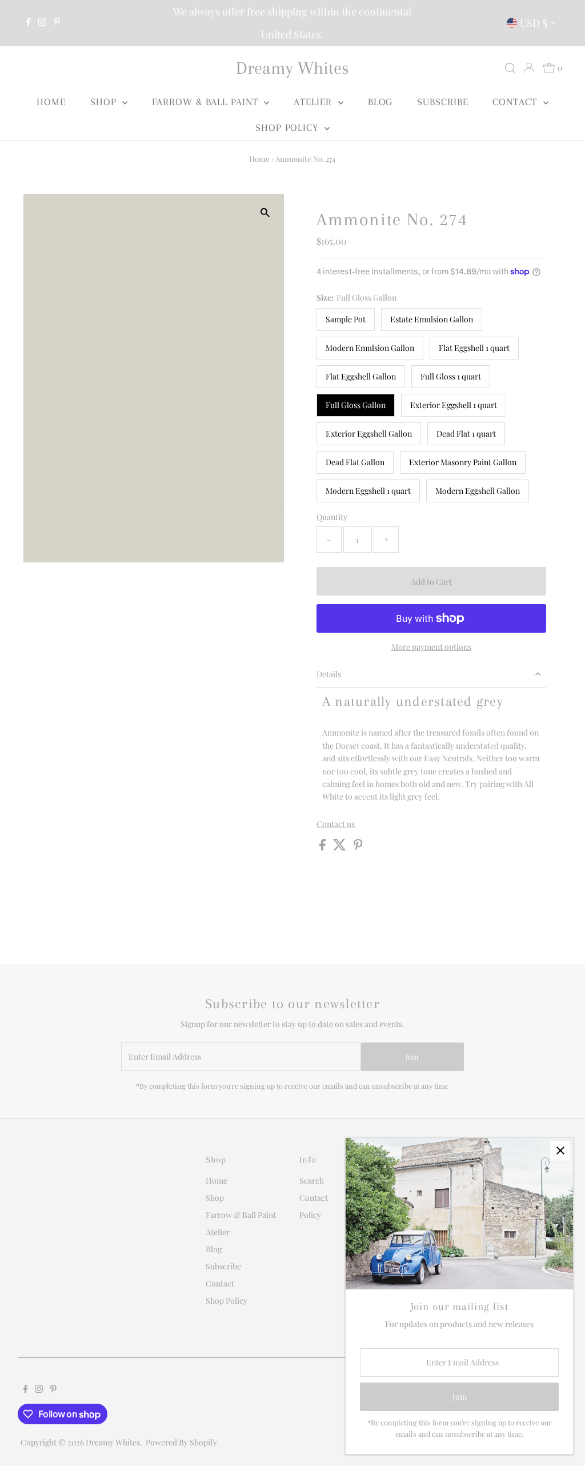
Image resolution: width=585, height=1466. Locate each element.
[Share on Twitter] (340, 847)
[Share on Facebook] (323, 847)
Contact (516, 101)
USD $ (533, 23)
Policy (310, 1214)
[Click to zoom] (265, 212)
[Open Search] (510, 68)
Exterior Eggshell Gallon (369, 433)
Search (311, 1180)
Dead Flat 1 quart (466, 433)
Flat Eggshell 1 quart (474, 347)
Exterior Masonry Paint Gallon (462, 462)
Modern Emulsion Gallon (370, 347)
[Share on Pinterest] (358, 847)
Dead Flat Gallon (355, 462)
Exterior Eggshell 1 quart (453, 405)
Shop (105, 101)
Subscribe (442, 101)
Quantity (331, 517)
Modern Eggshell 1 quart (368, 490)
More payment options (431, 646)
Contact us (335, 824)
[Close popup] (560, 1151)
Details (328, 674)
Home (51, 101)
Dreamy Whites (292, 68)
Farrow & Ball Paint (206, 101)
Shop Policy (288, 127)
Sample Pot (346, 319)
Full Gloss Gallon (356, 405)
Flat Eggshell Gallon (361, 376)
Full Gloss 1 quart (450, 376)
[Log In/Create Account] (529, 68)
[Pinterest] (57, 23)
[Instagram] (42, 23)
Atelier (314, 101)
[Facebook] (28, 23)
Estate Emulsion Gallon (431, 319)
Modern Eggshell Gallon (477, 490)
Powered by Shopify (181, 1442)
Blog (380, 101)
